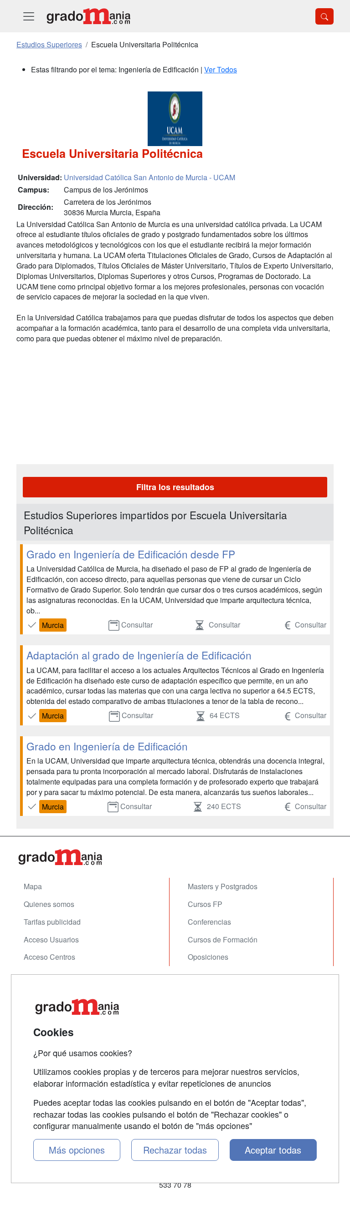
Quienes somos (49, 904)
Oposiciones (208, 957)
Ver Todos (220, 69)
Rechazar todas (175, 1149)
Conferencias (209, 921)
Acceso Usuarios (51, 939)
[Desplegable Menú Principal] (28, 16)
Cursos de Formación (222, 939)
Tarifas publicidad (52, 921)
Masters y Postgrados (222, 886)
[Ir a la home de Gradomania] (88, 16)
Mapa (33, 886)
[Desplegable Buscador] (324, 16)
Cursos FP (205, 904)
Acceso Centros (49, 957)
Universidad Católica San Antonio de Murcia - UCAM (149, 177)
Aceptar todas (273, 1149)
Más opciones (77, 1149)
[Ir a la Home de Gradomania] (175, 857)
